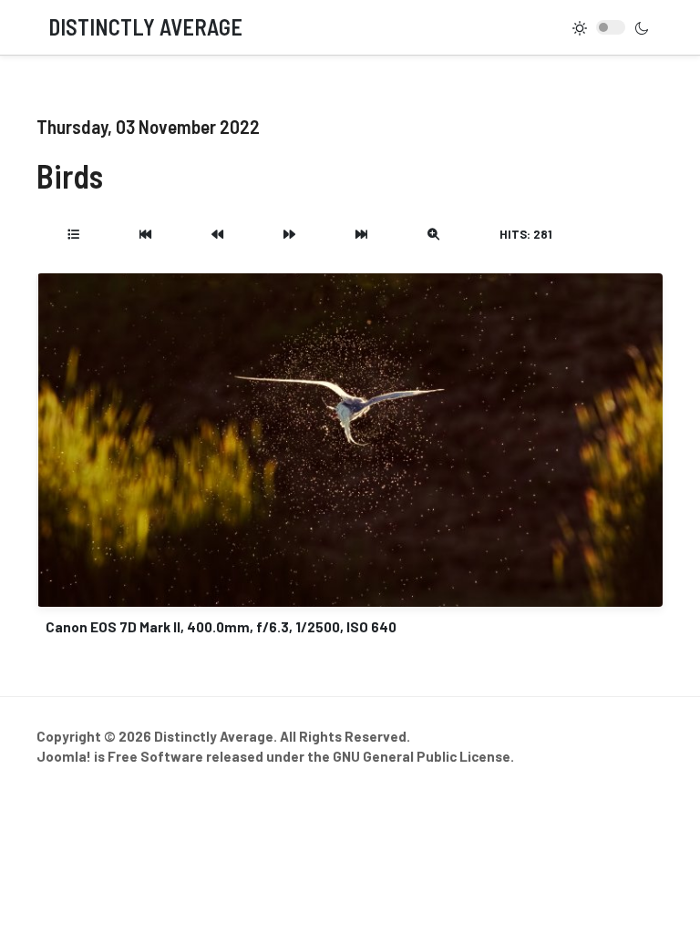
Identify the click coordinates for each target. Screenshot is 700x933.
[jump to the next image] (289, 234)
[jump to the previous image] (217, 234)
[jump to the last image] (361, 234)
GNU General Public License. (423, 756)
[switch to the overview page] (73, 234)
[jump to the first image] (145, 234)
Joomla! (63, 756)
